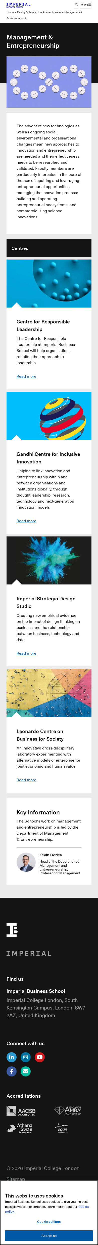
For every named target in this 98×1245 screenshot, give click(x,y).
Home (10, 12)
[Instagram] (26, 1057)
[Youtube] (40, 1057)
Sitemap (16, 1178)
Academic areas (52, 12)
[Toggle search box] (76, 5)
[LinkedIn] (12, 1057)
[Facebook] (12, 1071)
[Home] (25, 5)
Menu (84, 5)
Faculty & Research (28, 12)
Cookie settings (49, 1221)
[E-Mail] (26, 1071)
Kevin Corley (50, 854)
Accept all (48, 1235)
